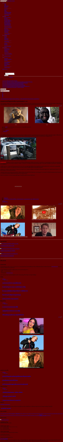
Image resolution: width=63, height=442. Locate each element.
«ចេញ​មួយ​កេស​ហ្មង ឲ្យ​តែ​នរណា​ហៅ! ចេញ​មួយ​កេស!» (11, 400)
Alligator (30, 413)
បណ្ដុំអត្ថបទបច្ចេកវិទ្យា (7, 46)
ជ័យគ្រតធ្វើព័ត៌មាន (7, 62)
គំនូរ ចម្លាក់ (5, 18)
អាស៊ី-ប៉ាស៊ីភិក (6, 6)
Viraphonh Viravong (6, 415)
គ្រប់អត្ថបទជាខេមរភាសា (20, 199)
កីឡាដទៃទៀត (6, 39)
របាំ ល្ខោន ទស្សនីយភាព (7, 20)
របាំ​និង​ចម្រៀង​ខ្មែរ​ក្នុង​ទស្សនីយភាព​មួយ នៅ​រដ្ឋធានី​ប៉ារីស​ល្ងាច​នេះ (13, 314)
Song (10, 413)
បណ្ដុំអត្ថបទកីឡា (6, 41)
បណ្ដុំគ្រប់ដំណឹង (6, 15)
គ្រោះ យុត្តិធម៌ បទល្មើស (7, 12)
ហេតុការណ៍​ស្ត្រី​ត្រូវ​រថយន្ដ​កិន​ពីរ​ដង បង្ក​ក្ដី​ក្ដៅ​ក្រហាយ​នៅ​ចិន (7, 245)
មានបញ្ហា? (7, 130)
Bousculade (15, 415)
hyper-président (2, 413)
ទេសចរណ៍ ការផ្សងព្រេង (7, 59)
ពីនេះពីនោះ (6, 60)
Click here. (11, 77)
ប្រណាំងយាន (6, 38)
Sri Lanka (47, 413)
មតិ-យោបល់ (5, 131)
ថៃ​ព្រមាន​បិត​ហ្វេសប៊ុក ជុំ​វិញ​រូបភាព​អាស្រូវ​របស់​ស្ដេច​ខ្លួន (11, 294)
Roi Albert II (12, 415)
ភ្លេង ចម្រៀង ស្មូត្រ (7, 19)
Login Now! (6, 75)
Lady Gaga (27, 413)
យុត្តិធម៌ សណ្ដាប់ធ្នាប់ (36, 199)
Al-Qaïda (37, 415)
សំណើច (5, 65)
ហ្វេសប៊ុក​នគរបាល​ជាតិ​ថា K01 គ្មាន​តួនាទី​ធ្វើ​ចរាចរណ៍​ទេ (11, 282)
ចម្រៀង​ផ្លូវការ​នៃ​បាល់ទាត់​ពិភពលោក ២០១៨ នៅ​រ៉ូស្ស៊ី (11, 310)
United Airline (49, 415)
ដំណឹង (3, 2)
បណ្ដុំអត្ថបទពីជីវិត (6, 34)
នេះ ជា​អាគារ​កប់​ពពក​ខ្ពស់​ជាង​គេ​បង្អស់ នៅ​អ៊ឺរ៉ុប (10, 306)
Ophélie (24, 413)
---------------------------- (7, 8)
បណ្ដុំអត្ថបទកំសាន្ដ (7, 67)
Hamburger (42, 413)
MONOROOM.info (55, 266)
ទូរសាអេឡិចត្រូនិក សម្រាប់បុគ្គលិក (6, 408)
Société (21, 415)
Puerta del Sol (7, 413)
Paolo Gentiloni (25, 415)
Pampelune (39, 413)
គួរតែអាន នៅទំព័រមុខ (13, 199)
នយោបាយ (6, 9)
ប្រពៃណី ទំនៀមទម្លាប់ (7, 25)
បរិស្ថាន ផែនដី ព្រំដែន (7, 13)
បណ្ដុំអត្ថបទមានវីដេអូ (7, 56)
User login (5, 69)
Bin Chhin (55, 413)
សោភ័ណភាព (6, 31)
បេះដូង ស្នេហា (6, 32)
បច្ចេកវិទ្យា (5, 43)
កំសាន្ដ (3, 57)
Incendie (44, 415)
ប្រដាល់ (5, 37)
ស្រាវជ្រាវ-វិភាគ (4, 47)
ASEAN (17, 413)
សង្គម (5, 10)
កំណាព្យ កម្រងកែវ (7, 64)
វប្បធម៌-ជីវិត (4, 16)
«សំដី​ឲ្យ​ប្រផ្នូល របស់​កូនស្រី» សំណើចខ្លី (9, 396)
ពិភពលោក (5, 7)
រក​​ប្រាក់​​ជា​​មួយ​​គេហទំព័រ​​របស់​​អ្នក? (5, 404)
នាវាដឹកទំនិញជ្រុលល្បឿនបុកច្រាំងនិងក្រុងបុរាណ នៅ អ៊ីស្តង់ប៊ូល (7, 250)
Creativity (13, 413)
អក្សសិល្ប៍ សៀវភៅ (7, 21)
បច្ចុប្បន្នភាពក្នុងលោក (27, 199)
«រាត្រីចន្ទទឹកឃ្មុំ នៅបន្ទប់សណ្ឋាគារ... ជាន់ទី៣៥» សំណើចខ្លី (12, 392)
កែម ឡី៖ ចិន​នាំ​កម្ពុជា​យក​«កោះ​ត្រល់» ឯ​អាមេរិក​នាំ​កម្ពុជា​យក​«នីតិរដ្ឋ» (14, 286)
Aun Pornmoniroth (34, 413)
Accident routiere (5, 201)
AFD (45, 413)
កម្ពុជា (31, 199)
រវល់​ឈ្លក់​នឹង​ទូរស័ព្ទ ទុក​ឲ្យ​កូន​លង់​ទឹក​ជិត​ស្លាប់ (10, 380)
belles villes (34, 415)
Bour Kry (20, 413)
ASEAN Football (30, 415)
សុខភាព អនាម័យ (6, 30)
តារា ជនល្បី (6, 58)
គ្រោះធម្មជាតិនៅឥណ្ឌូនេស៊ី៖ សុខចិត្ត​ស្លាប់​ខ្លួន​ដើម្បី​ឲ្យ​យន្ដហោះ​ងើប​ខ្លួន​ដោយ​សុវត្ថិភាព (16, 376)
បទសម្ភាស (6, 50)
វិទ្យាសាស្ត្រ (5, 44)
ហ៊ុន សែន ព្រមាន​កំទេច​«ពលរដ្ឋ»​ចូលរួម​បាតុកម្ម (10, 298)
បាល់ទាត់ (5, 36)
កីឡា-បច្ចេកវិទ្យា (4, 35)
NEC (41, 415)
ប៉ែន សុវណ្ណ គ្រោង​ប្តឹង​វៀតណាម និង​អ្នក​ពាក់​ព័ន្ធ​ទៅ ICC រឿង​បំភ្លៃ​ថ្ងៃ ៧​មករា (15, 290)
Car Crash (4, 200)
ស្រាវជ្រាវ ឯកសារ (6, 49)
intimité (58, 413)
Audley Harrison (51, 413)
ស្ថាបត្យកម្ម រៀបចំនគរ (7, 17)
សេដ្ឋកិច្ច (5, 11)
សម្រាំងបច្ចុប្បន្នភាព (7, 199)
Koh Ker (19, 415)
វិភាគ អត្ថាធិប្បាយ (6, 48)
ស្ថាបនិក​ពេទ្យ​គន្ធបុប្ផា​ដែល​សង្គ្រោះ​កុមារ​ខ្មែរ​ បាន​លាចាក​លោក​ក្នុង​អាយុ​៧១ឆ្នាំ (15, 384)
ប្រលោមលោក (6, 63)
